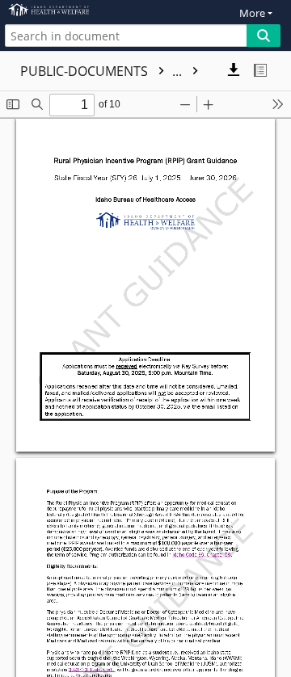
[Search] (263, 35)
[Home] (68, 10)
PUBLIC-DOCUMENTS (102, 71)
